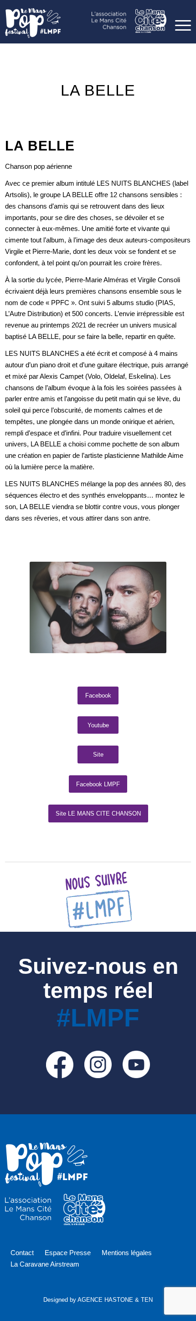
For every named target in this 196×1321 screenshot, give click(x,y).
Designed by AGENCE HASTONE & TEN (98, 1299)
